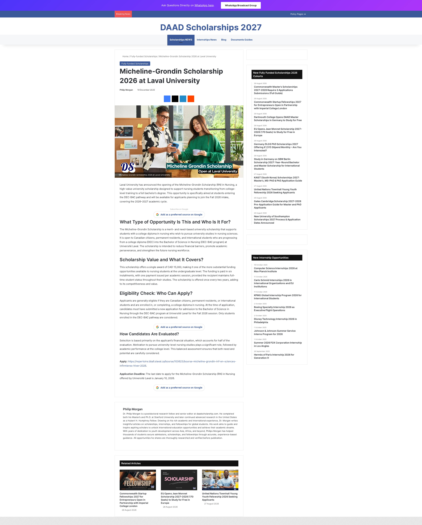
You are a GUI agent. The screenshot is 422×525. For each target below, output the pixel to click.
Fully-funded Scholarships (143, 56)
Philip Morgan (126, 90)
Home (125, 56)
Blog (223, 39)
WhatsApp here (204, 5)
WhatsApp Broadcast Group (241, 5)
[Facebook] (167, 99)
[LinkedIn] (183, 99)
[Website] (125, 443)
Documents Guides (242, 39)
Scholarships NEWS (181, 39)
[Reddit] (191, 99)
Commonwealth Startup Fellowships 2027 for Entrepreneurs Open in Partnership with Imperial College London (134, 499)
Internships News (207, 39)
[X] (175, 99)
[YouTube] (141, 443)
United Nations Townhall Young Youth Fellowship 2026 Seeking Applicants (220, 496)
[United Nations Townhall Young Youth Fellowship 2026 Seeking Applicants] (220, 480)
